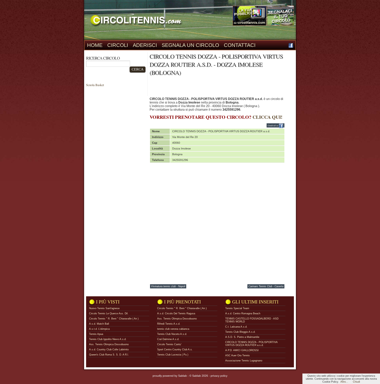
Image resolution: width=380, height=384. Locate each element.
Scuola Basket (95, 85)
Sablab (182, 375)
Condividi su (273, 125)
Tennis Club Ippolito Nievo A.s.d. (107, 339)
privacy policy (219, 375)
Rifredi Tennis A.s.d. (168, 323)
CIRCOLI (117, 45)
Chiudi (356, 381)
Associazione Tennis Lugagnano (243, 360)
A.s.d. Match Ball (99, 323)
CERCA (137, 69)
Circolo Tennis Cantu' (169, 344)
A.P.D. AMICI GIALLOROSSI (242, 350)
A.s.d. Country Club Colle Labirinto (109, 349)
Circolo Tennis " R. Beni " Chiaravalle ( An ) (114, 318)
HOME (95, 45)
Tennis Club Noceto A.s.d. (172, 334)
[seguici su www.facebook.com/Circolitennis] (290, 46)
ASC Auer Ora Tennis (237, 355)
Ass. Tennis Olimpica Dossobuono (109, 344)
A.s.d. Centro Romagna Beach (242, 313)
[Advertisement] (222, 87)
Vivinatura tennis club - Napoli (168, 286)
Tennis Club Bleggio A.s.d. (240, 331)
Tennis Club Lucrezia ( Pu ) (172, 354)
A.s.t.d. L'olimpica (99, 328)
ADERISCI (145, 45)
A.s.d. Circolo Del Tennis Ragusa (176, 313)
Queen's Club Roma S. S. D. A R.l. (109, 354)
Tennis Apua (96, 334)
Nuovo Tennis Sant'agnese (104, 308)
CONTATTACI (240, 45)
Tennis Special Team (237, 308)
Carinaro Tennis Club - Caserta (265, 286)
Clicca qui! (267, 116)
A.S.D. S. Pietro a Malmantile (242, 337)
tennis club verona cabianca (173, 328)
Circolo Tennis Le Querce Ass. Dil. (108, 313)
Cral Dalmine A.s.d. (168, 339)
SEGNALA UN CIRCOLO (190, 45)
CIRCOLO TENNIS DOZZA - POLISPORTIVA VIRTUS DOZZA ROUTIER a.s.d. (251, 344)
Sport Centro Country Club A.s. (175, 349)
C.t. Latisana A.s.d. (236, 326)
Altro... (344, 381)
